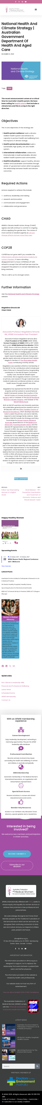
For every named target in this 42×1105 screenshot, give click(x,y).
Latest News (6, 689)
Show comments (21, 479)
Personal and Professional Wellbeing (15, 686)
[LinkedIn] (6, 666)
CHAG (9, 88)
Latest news (21, 1020)
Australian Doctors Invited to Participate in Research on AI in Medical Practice (28, 1027)
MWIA (31, 902)
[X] (10, 666)
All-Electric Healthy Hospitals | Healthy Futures (16, 584)
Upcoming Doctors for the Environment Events (17, 588)
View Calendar (6, 566)
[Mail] (14, 666)
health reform (20, 103)
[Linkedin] (21, 469)
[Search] (37, 1066)
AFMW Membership (9, 696)
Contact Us (6, 700)
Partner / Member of (21, 1073)
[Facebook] (3, 666)
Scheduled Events (8, 693)
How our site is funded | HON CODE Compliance (21, 992)
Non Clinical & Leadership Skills (13, 682)
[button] (35, 9)
